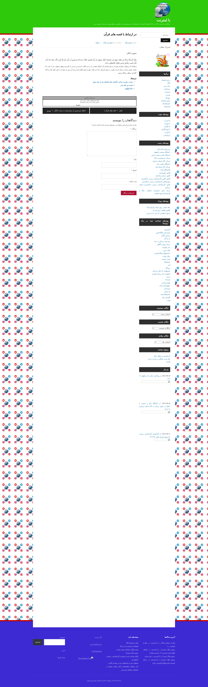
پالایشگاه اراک (165, 170)
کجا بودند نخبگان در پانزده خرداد (159, 359)
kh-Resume (166, 104)
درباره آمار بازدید (96, 644)
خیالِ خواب (166, 256)
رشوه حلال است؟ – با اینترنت (163, 649)
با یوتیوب (167, 123)
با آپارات (167, 132)
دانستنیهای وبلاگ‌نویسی (162, 253)
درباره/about (166, 80)
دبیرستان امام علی (163, 149)
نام (134, 159)
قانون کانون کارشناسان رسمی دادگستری (155, 179)
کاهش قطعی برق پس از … (160, 210)
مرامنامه (167, 89)
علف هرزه (166, 250)
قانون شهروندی (164, 173)
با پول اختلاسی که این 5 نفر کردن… (157, 213)
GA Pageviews (97, 651)
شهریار (78, 105)
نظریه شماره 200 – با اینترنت (163, 643)
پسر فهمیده (166, 247)
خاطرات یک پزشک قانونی (161, 274)
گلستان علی (166, 297)
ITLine (167, 280)
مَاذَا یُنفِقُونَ (129, 89)
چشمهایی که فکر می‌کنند (161, 271)
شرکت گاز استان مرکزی (161, 161)
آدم (169, 265)
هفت (168, 300)
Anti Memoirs (165, 294)
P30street (167, 262)
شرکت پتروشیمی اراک (162, 158)
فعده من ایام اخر (126, 85)
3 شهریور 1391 (108, 42)
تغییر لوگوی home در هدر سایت (127, 649)
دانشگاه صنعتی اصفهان (162, 152)
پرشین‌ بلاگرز (165, 235)
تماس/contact (165, 101)
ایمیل (133, 170)
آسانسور (167, 230)
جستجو (62, 637)
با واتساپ (166, 135)
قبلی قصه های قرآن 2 (113, 111)
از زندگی (167, 238)
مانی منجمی (165, 259)
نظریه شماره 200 (132, 643)
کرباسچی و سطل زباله (162, 356)
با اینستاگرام (166, 129)
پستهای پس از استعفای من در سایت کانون (123, 663)
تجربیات (167, 92)
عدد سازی (148, 656)
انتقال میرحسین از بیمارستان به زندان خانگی (66, 111)
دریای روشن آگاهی (163, 244)
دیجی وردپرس (92, 680)
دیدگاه (133, 129)
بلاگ (168, 83)
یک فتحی (167, 292)
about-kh (167, 107)
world (168, 362)
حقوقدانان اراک (164, 286)
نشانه (97, 42)
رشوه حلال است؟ (132, 653)
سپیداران (167, 289)
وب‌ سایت (132, 181)
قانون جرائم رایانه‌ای (163, 176)
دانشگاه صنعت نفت (163, 164)
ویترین (168, 95)
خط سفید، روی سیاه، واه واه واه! (158, 207)
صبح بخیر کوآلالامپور (163, 233)
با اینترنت (163, 20)
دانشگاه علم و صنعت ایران (160, 155)
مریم (168, 277)
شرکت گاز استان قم (163, 167)
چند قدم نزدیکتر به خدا (162, 241)
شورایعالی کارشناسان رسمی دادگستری (156, 182)
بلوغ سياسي (166, 283)
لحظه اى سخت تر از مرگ (129, 646)
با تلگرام (167, 126)
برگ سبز (167, 86)
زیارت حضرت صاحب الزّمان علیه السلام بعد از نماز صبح (113, 82)
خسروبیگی (128, 42)
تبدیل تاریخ (61, 657)
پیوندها (168, 98)
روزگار (168, 268)
